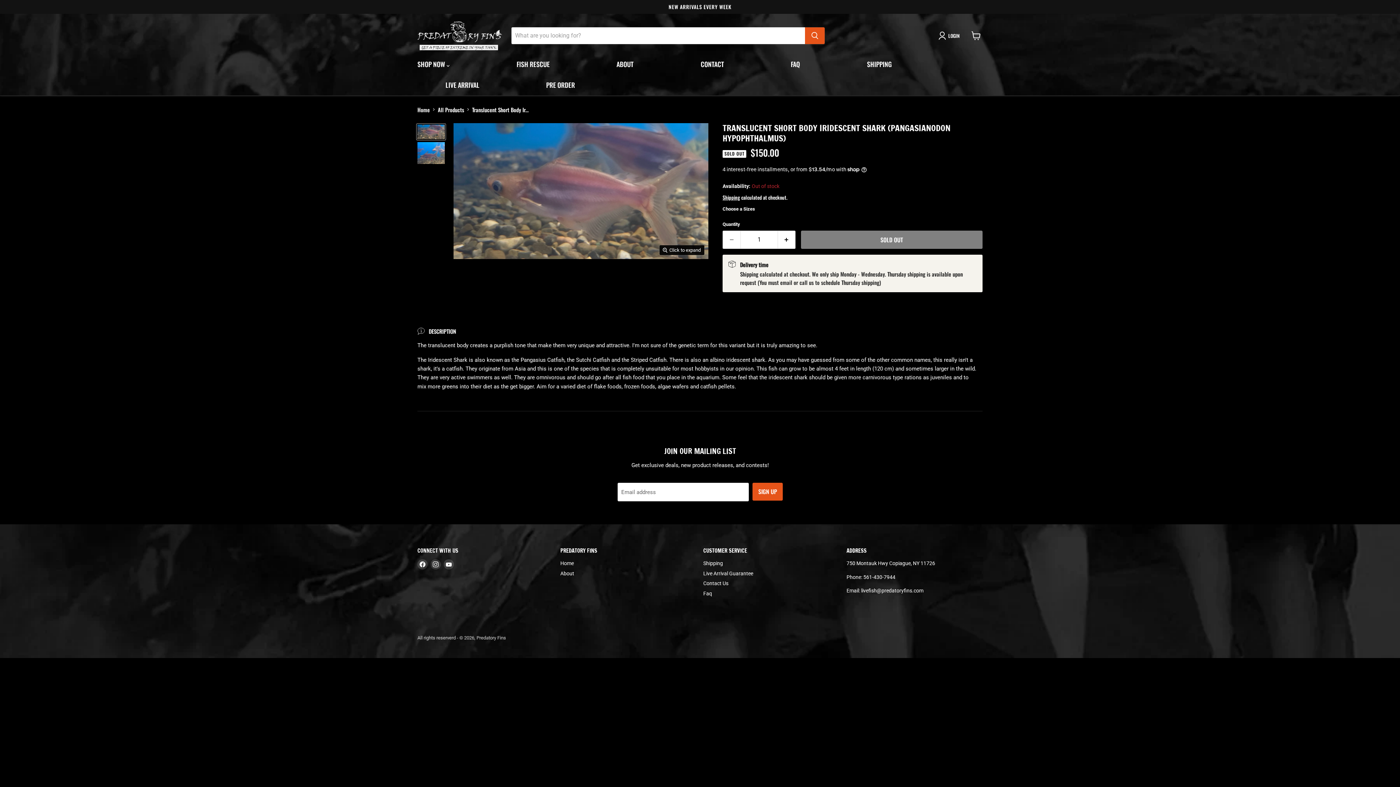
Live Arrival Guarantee (728, 573)
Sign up (767, 491)
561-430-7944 (879, 577)
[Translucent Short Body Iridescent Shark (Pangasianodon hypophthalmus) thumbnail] (431, 132)
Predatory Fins (491, 638)
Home (423, 110)
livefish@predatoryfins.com (892, 591)
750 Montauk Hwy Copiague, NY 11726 (891, 563)
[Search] (815, 35)
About (625, 64)
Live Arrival (462, 85)
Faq (795, 64)
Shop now (432, 64)
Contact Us (715, 583)
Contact (712, 64)
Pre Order (560, 85)
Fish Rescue (533, 64)
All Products (451, 110)
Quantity (731, 224)
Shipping (879, 64)
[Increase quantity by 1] (787, 240)
